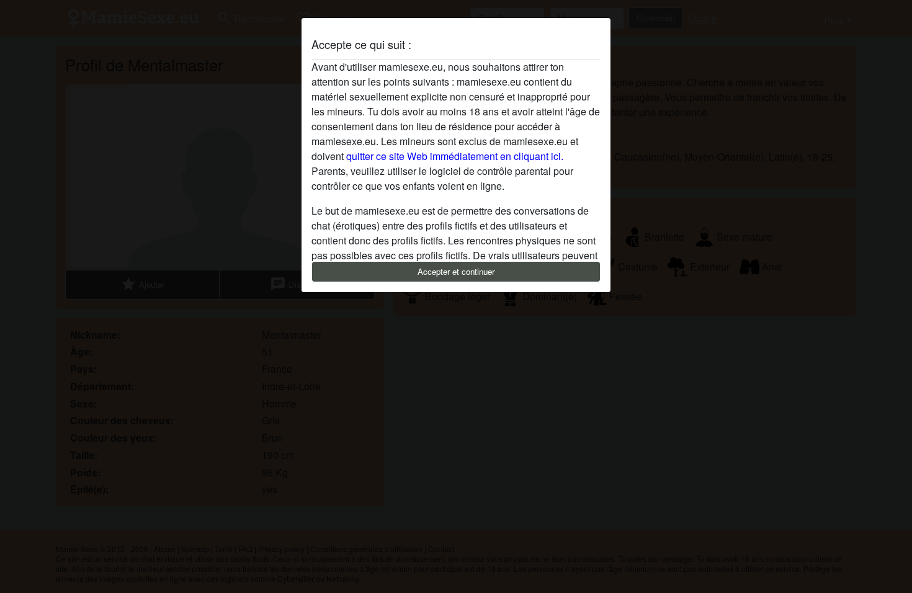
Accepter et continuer (456, 271)
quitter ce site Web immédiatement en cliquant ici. (454, 156)
